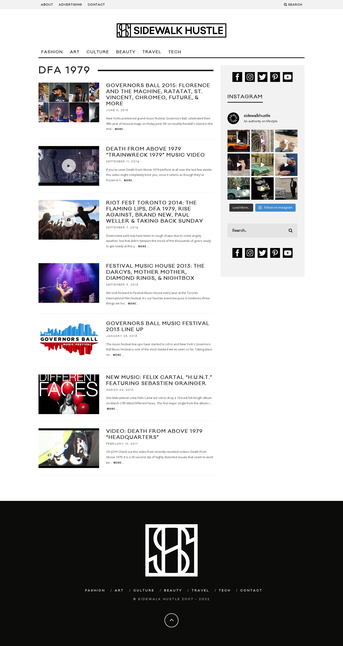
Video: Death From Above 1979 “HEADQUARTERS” (154, 434)
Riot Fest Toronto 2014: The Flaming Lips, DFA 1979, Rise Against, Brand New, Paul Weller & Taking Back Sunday (154, 212)
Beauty (126, 52)
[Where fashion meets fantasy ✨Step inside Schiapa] (262, 141)
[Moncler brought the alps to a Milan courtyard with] (262, 165)
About (47, 5)
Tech (175, 52)
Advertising (70, 5)
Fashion (52, 52)
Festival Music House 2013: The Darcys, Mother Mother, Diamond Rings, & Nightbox (155, 272)
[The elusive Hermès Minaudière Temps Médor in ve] (286, 165)
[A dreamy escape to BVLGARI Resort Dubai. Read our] (286, 141)
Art (75, 52)
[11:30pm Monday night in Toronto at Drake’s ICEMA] (239, 165)
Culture (98, 52)
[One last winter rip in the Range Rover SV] (239, 188)
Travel (152, 52)
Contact (96, 5)
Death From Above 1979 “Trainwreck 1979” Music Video (155, 152)
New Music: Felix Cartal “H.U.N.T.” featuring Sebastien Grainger (159, 380)
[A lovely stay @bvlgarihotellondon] (239, 141)
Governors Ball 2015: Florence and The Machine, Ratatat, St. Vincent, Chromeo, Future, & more (158, 94)
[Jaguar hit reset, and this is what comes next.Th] (286, 188)
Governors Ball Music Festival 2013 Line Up (158, 326)
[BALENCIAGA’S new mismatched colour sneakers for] (262, 188)
